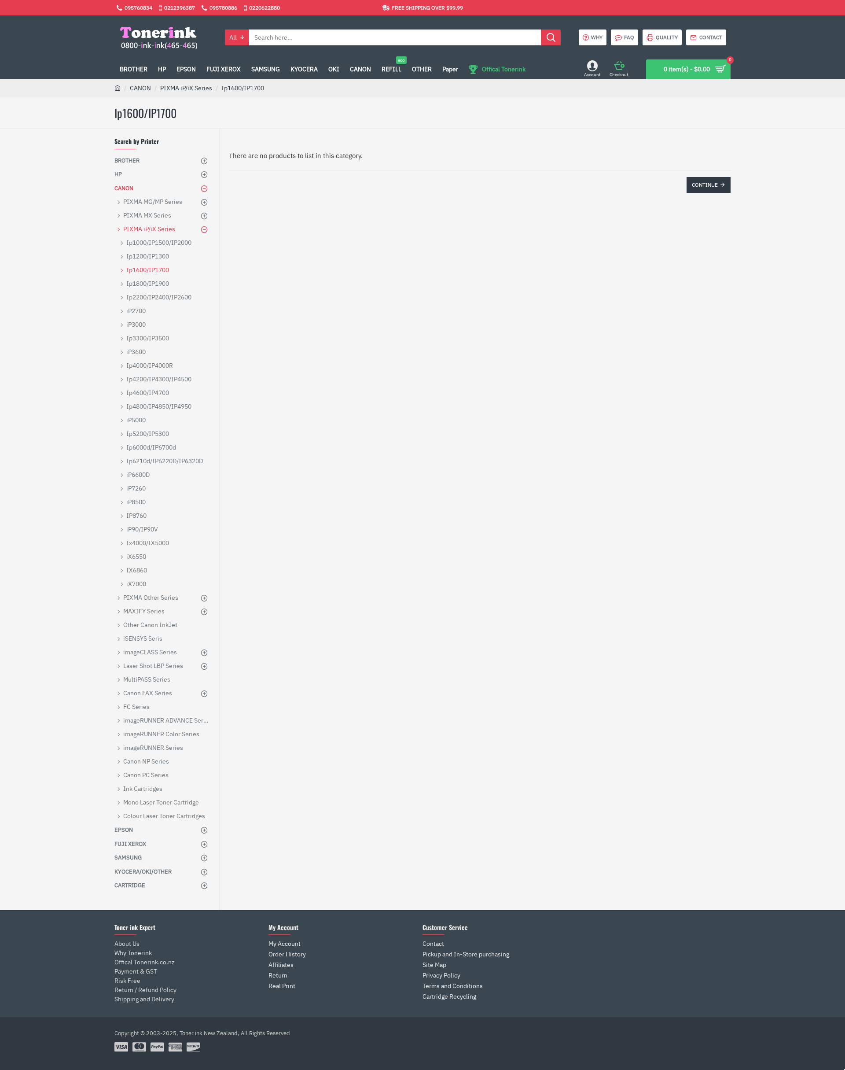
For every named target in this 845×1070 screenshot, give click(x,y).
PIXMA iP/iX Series (186, 88)
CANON (140, 88)
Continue (705, 184)
